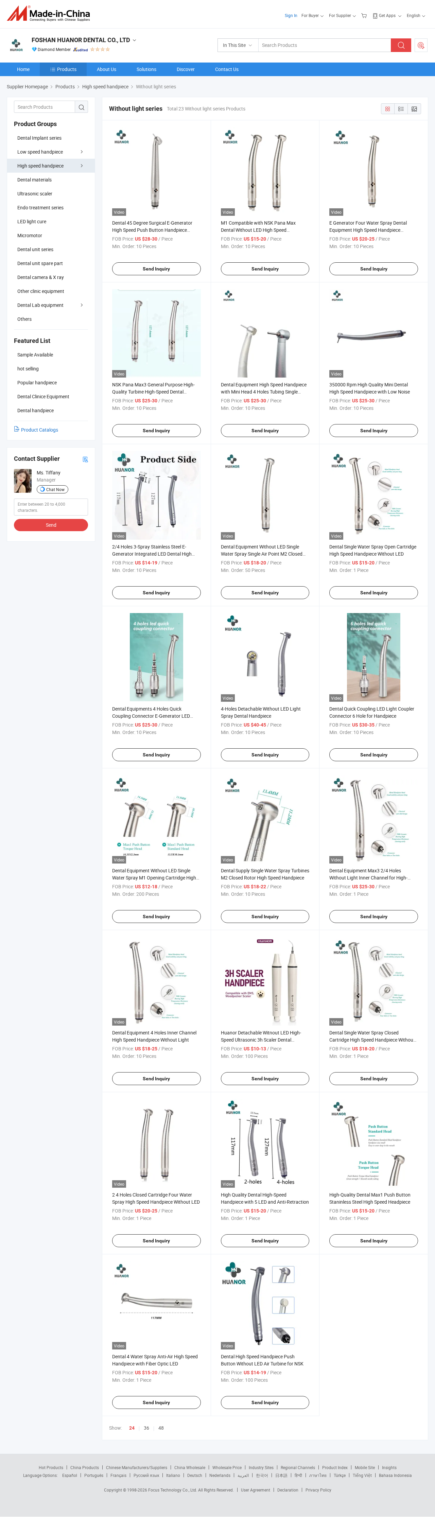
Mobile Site (365, 1467)
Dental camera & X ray (40, 277)
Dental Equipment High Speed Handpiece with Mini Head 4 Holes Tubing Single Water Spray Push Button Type (264, 391)
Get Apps (387, 15)
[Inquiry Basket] (364, 15)
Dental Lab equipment (40, 305)
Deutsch (194, 1475)
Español (69, 1475)
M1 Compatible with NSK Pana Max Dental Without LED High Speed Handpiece (258, 230)
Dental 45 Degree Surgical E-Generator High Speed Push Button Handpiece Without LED (152, 230)
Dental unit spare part (40, 263)
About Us (106, 69)
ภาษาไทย (318, 1475)
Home (23, 69)
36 (146, 1428)
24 (132, 1428)
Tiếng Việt (362, 1475)
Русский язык (146, 1475)
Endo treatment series (40, 207)
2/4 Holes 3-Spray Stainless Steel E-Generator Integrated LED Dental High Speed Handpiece (152, 553)
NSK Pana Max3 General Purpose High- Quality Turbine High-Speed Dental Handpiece (153, 391)
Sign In (291, 15)
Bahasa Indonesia (395, 1475)
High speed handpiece (40, 165)
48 (161, 1428)
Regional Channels (298, 1467)
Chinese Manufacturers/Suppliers (136, 1467)
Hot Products (51, 1467)
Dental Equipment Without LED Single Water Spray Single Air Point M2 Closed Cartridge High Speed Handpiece (261, 553)
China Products (84, 1467)
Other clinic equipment (40, 291)
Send (51, 525)
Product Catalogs (39, 429)
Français (118, 1475)
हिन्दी (298, 1475)
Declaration (287, 1490)
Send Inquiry (156, 269)
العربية (243, 1475)
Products (66, 69)
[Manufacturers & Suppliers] (50, 13)
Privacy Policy (318, 1490)
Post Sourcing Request (421, 45)
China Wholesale (189, 1467)
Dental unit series (35, 249)
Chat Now (55, 489)
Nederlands (219, 1475)
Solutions (146, 69)
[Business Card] (85, 459)
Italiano (173, 1475)
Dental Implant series (39, 138)
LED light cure (31, 221)
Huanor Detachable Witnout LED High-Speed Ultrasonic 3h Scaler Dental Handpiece (261, 1039)
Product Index (335, 1467)
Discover (186, 69)
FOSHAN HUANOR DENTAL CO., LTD (81, 39)
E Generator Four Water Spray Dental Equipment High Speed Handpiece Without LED (368, 230)
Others (24, 319)
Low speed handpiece (40, 152)
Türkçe (340, 1475)
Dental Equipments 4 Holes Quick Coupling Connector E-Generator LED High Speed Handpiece (151, 715)
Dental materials (34, 179)
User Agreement (255, 1490)
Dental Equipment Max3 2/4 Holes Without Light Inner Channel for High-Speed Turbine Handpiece (368, 877)
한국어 (262, 1475)
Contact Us (227, 69)
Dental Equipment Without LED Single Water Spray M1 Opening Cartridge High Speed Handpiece (154, 877)
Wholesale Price (227, 1467)
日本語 (281, 1475)
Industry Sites (261, 1467)
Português (93, 1475)
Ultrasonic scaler (34, 193)
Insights (389, 1467)
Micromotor (29, 235)
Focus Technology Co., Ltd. (173, 1490)
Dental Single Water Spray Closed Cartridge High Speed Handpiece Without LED (372, 1039)
